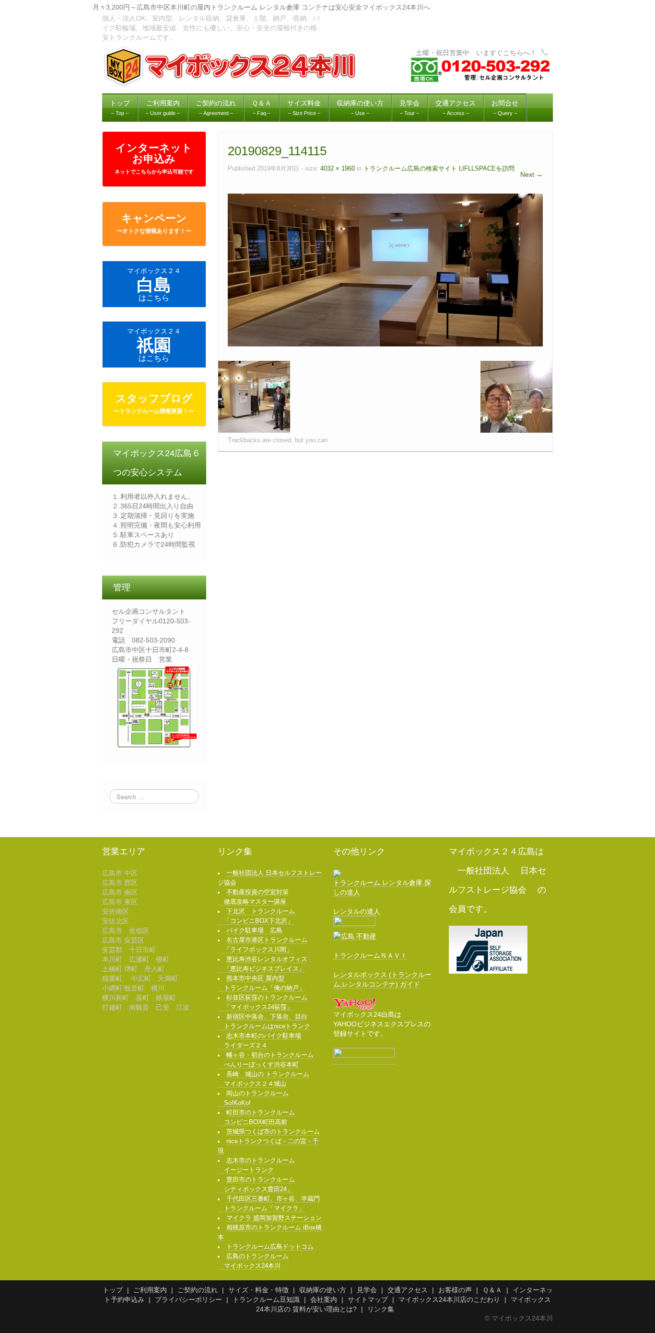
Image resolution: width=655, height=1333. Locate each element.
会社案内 (323, 1299)
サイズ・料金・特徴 (258, 1290)
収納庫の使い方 (322, 1290)
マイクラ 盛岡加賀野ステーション (274, 1218)
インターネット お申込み (154, 158)
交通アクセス (407, 1290)
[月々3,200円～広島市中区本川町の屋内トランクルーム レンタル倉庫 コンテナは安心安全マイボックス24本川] (231, 66)
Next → (531, 174)
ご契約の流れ (197, 1290)
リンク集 (380, 1309)
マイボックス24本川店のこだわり (449, 1299)
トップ (113, 1290)
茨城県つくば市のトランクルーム (273, 1131)
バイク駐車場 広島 (254, 930)
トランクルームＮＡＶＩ (370, 955)
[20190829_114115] (385, 269)
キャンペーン (154, 223)
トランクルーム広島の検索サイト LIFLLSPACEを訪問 (439, 168)
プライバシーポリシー (188, 1299)
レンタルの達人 (356, 911)
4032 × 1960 (337, 168)
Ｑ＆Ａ (492, 1290)
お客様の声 (455, 1290)
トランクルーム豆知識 (266, 1299)
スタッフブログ (154, 403)
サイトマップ (368, 1299)
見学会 (367, 1290)
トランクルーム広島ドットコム (270, 1246)
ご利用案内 (150, 1290)
